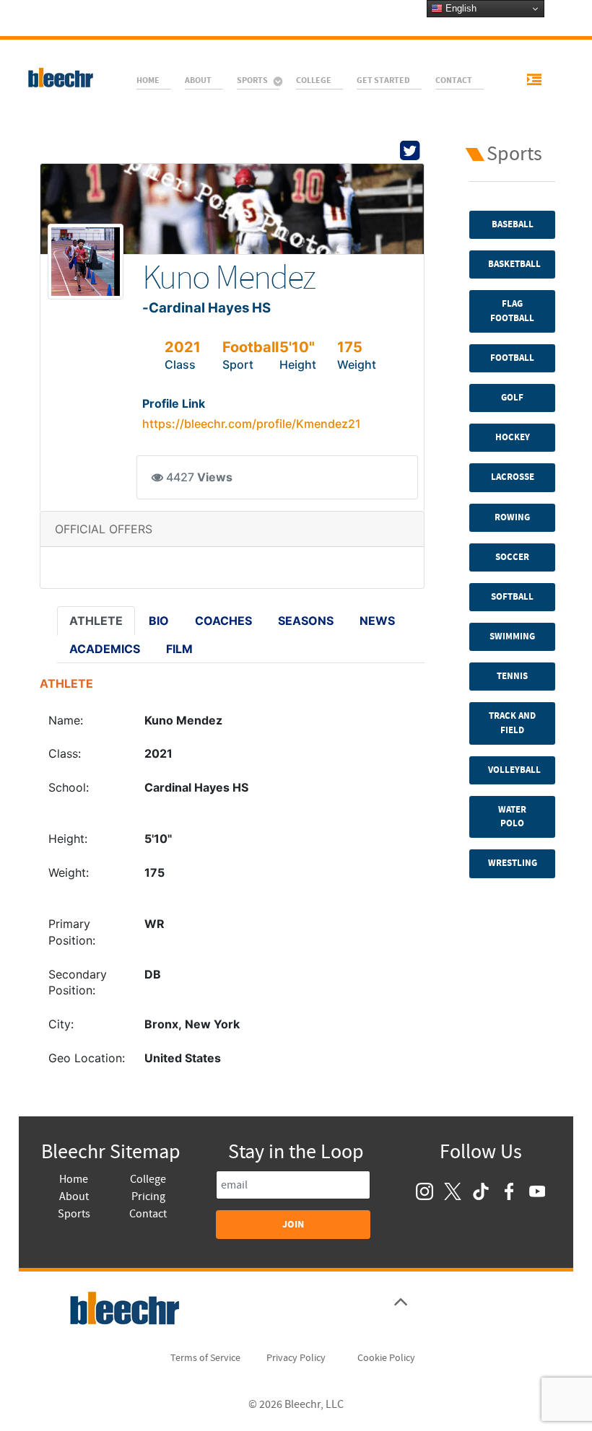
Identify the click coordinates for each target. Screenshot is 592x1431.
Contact (148, 1213)
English (459, 8)
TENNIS (512, 676)
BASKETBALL (514, 264)
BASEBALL (513, 224)
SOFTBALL (512, 597)
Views (214, 477)
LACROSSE (512, 477)
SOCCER (512, 557)
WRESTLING (512, 863)
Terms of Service (205, 1358)
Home (73, 1179)
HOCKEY (512, 437)
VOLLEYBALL (514, 770)
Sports (74, 1213)
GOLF (512, 398)
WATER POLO (512, 816)
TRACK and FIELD (512, 723)
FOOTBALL (512, 358)
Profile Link (173, 403)
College (148, 1179)
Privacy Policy (296, 1358)
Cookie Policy (386, 1358)
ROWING (512, 517)
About (74, 1196)
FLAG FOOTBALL (512, 311)
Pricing (148, 1196)
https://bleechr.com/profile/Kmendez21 (251, 423)
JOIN (293, 1224)
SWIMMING (512, 636)
